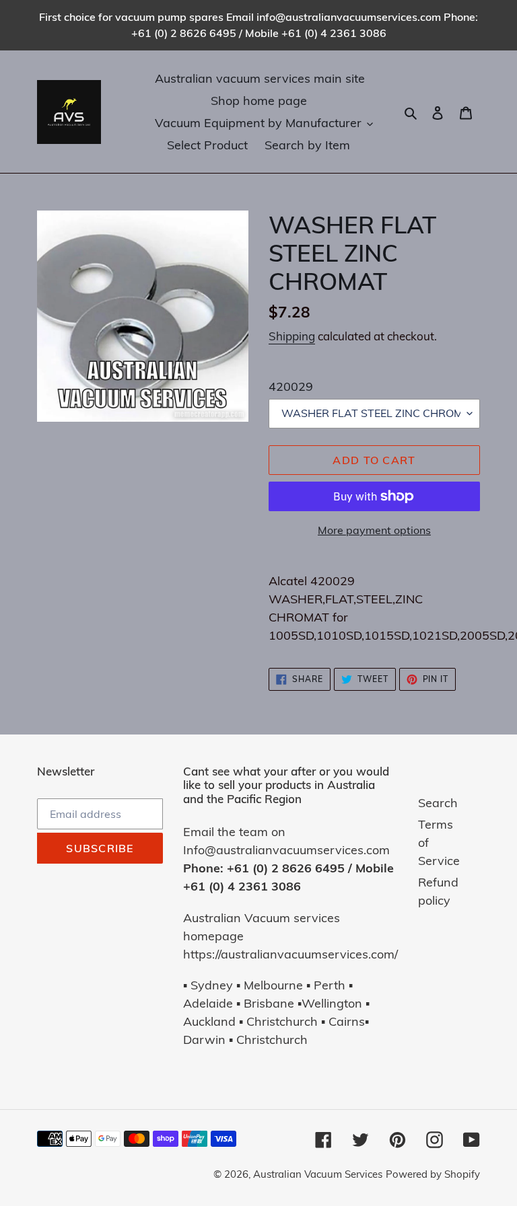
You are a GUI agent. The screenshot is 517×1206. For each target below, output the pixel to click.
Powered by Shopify (433, 1174)
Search (438, 803)
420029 (291, 386)
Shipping (292, 336)
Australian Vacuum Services (317, 1174)
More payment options (374, 530)
